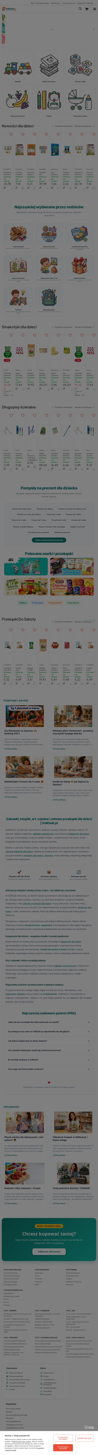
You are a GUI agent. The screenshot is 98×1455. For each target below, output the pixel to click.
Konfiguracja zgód (84, 1438)
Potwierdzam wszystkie (63, 1448)
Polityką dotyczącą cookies (21, 1441)
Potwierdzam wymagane (63, 1438)
